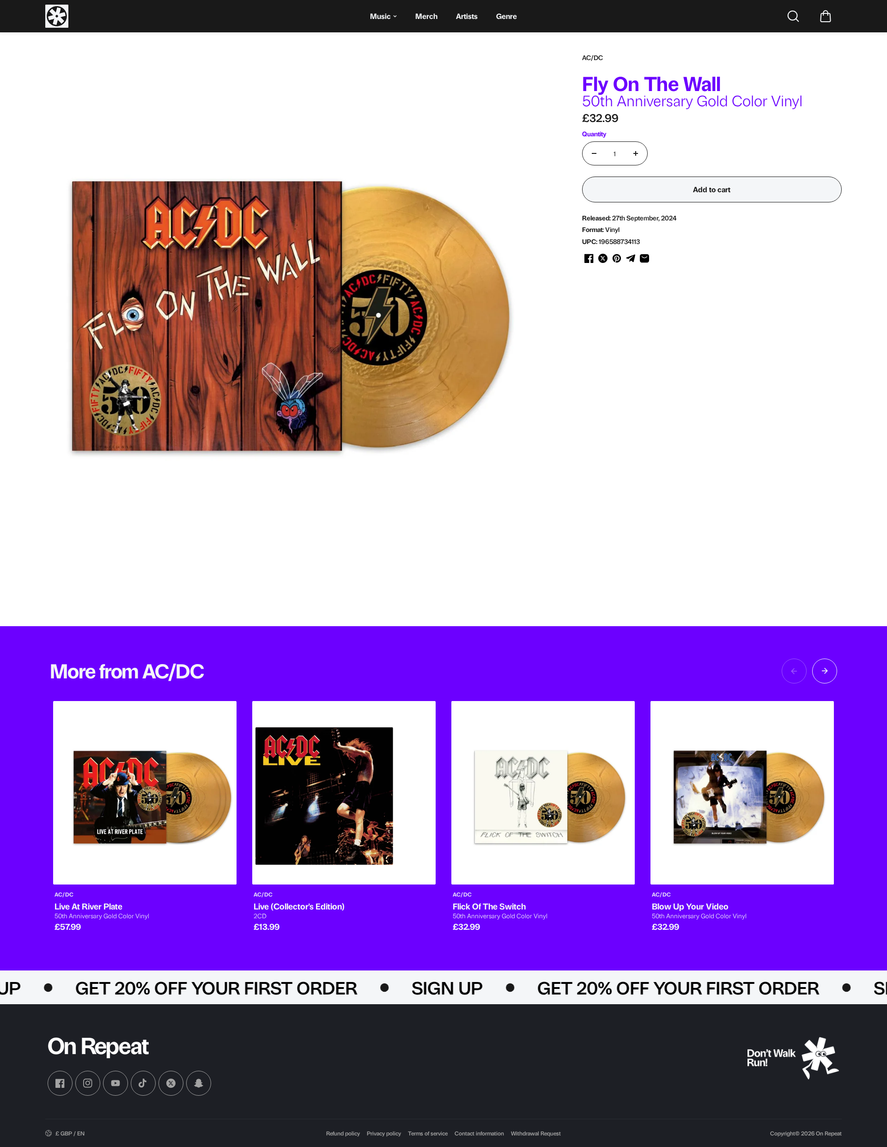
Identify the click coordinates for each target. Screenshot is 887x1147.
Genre (506, 16)
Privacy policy (384, 1133)
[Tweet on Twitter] (603, 258)
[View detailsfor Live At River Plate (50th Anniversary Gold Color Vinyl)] (145, 793)
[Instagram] (87, 1083)
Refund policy (343, 1133)
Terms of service (428, 1133)
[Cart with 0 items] (825, 16)
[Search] (793, 16)
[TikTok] (143, 1083)
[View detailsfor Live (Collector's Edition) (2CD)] (344, 793)
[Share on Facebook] (589, 258)
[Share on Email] (644, 258)
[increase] (635, 153)
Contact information (479, 1133)
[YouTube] (115, 1083)
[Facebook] (60, 1083)
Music (380, 16)
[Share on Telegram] (631, 258)
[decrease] (594, 153)
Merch (426, 16)
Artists (467, 16)
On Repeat (829, 1133)
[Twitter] (170, 1083)
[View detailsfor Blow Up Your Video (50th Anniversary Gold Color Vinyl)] (742, 793)
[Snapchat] (198, 1083)
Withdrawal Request (536, 1133)
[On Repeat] (56, 16)
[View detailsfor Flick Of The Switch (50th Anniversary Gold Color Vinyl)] (543, 793)
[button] (825, 16)
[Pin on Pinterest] (617, 258)
